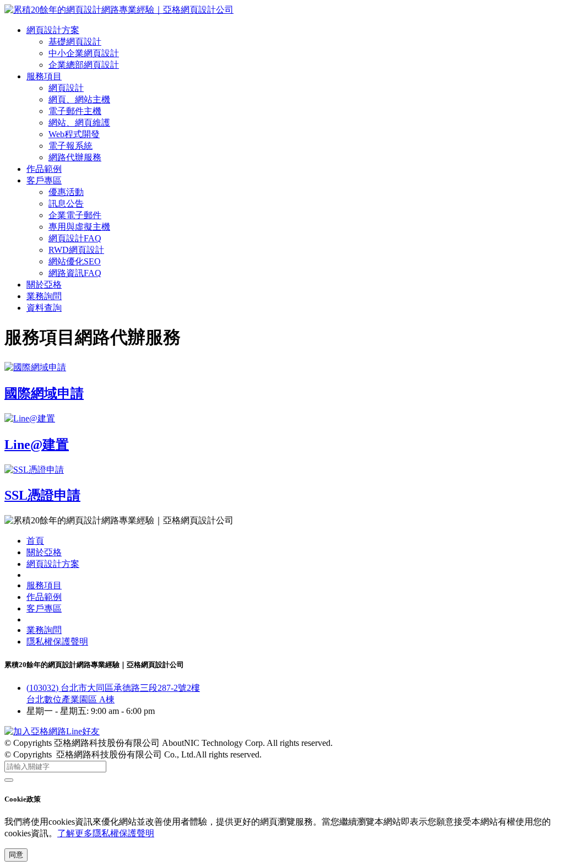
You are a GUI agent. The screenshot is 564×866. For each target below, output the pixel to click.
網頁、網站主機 (79, 99)
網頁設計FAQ (74, 238)
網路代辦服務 (74, 157)
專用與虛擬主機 (79, 226)
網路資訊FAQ (74, 273)
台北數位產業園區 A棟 (70, 699)
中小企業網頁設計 (83, 53)
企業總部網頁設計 (83, 64)
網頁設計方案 (52, 30)
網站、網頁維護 (79, 122)
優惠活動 (66, 192)
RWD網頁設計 (76, 250)
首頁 (35, 540)
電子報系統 (70, 145)
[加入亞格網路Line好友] (52, 731)
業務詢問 (44, 296)
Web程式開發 (74, 134)
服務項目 (44, 76)
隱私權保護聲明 (57, 641)
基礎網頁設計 (74, 41)
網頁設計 (66, 88)
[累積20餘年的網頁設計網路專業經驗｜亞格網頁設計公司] (119, 9)
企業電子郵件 (74, 215)
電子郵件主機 (74, 111)
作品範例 (44, 169)
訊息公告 (66, 203)
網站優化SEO (74, 261)
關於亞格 (44, 284)
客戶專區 (44, 180)
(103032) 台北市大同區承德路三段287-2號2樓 (113, 687)
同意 (16, 855)
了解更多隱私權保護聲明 (105, 833)
